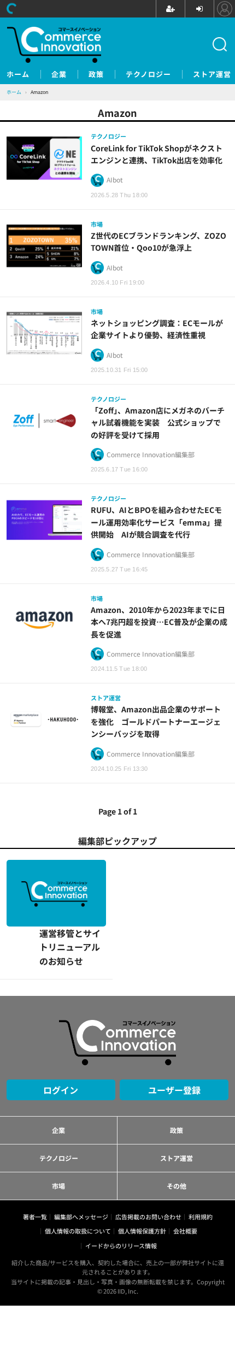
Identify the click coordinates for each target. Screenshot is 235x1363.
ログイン (60, 1023)
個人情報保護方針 (142, 1164)
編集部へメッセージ (81, 1150)
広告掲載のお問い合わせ (148, 1150)
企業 (59, 74)
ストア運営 (212, 74)
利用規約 (201, 1150)
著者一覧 (35, 1150)
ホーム (18, 74)
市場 (58, 1119)
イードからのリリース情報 (121, 1179)
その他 (176, 1119)
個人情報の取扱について (78, 1164)
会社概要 (185, 1164)
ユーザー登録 (174, 1023)
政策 (96, 74)
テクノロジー (148, 74)
